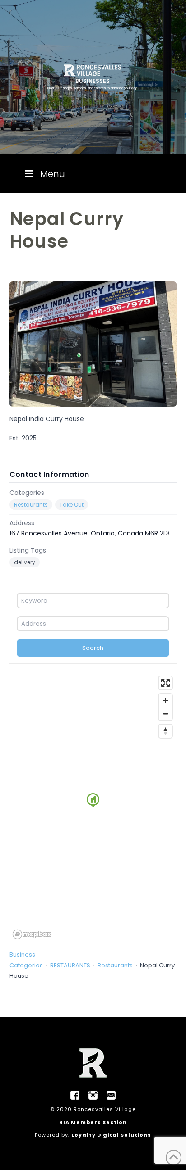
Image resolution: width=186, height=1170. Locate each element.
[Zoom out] (165, 713)
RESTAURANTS (70, 965)
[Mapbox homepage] (32, 934)
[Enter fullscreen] (165, 682)
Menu (52, 174)
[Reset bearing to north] (165, 731)
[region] (93, 807)
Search (92, 648)
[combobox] (93, 600)
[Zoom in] (165, 700)
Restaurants (31, 504)
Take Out (72, 504)
